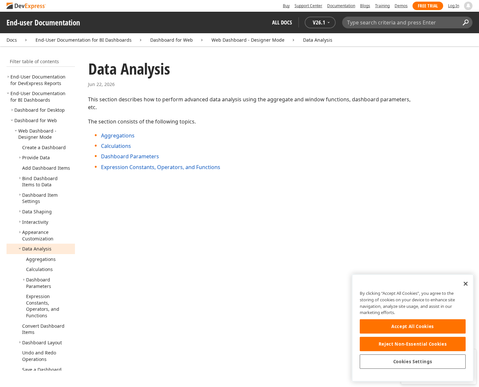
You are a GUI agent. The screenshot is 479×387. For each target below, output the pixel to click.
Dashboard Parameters (130, 156)
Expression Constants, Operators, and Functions (160, 167)
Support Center (308, 5)
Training (382, 5)
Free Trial (428, 6)
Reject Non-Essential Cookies (413, 344)
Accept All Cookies (412, 326)
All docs (282, 22)
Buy (286, 5)
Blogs (365, 5)
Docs (12, 40)
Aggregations (118, 135)
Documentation (341, 5)
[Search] (465, 22)
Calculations (116, 146)
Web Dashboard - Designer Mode (247, 40)
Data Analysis (317, 40)
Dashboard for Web (171, 40)
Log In (453, 5)
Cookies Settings (412, 362)
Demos (401, 5)
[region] (413, 328)
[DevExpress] (26, 6)
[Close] (465, 284)
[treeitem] (37, 80)
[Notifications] (468, 6)
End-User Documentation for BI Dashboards (84, 40)
